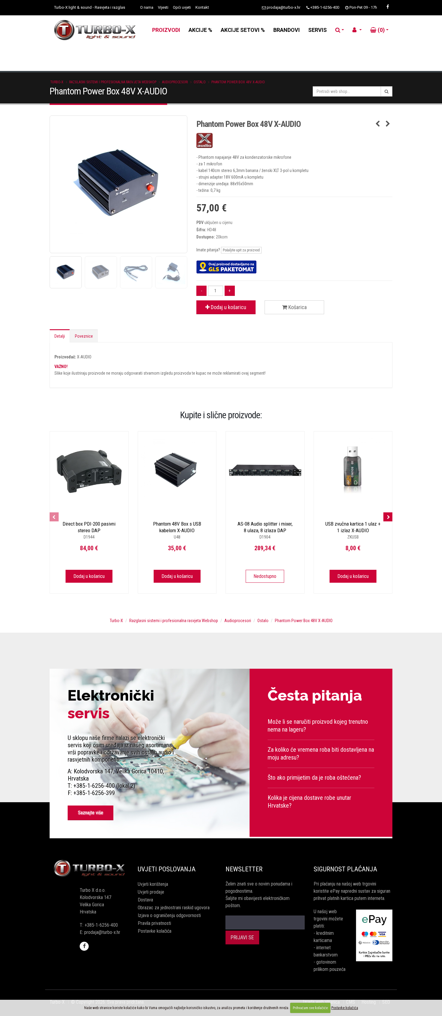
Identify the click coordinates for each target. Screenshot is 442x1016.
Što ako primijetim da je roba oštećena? (314, 777)
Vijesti (163, 7)
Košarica (297, 307)
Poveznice (84, 336)
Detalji (59, 336)
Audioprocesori (175, 82)
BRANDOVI (286, 30)
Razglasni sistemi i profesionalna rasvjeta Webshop (112, 82)
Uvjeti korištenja (153, 884)
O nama (146, 7)
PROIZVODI (166, 30)
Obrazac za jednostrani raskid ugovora (174, 907)
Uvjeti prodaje (151, 892)
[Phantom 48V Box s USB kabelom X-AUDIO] (177, 470)
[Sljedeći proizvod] (387, 124)
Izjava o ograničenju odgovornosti (169, 915)
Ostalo (200, 82)
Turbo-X (56, 82)
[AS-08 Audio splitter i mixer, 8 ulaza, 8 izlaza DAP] (265, 470)
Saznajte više (90, 812)
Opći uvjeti (182, 7)
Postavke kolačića (154, 931)
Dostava (145, 900)
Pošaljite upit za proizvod (241, 250)
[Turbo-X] (89, 868)
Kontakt (202, 7)
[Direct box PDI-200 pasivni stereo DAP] (89, 470)
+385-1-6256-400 (324, 7)
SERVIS (317, 30)
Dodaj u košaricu (228, 307)
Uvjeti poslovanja (166, 869)
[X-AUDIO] (294, 140)
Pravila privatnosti (154, 923)
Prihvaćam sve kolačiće (310, 1008)
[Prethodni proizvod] (377, 124)
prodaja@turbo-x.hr (283, 7)
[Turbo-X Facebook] (387, 6)
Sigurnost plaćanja (345, 869)
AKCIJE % (200, 30)
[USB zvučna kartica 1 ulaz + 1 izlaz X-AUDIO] (353, 470)
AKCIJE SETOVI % (243, 30)
